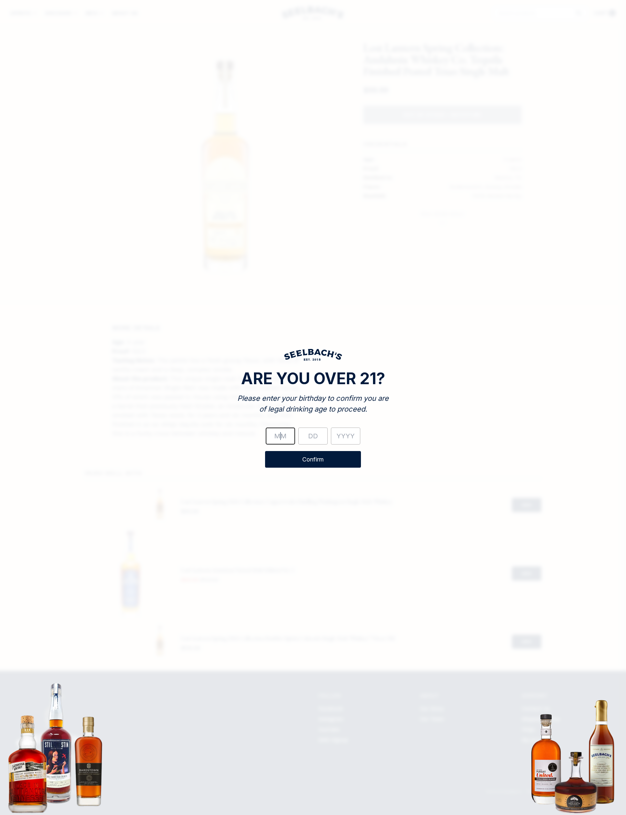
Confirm (313, 459)
